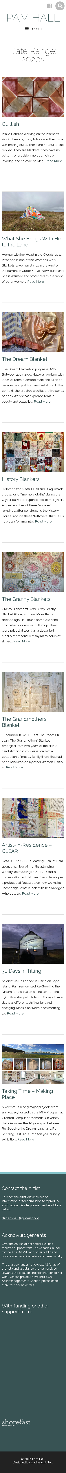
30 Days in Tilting (21, 971)
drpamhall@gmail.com (20, 1218)
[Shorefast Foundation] (16, 1422)
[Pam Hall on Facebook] (49, 6)
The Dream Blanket (24, 359)
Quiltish (10, 124)
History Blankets (21, 479)
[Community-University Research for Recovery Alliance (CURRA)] (15, 1403)
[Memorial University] (15, 1378)
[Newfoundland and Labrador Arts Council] (15, 1356)
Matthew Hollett (42, 1462)
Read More (53, 161)
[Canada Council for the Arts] (31, 1337)
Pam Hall (33, 17)
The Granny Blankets (26, 599)
